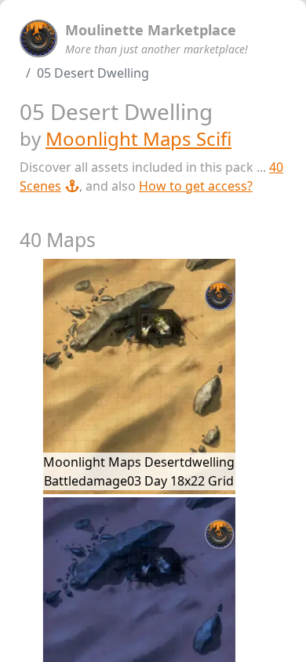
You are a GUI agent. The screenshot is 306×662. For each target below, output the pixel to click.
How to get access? (196, 186)
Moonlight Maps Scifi (138, 138)
